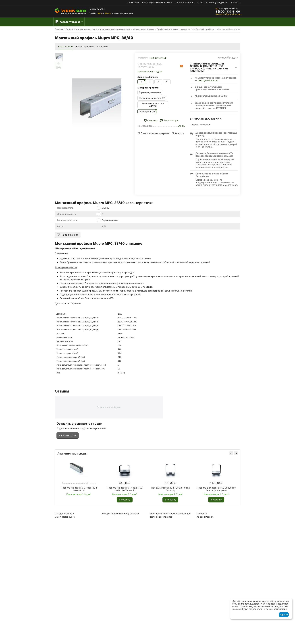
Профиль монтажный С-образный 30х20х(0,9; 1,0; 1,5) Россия (170, 489)
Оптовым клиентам (184, 2)
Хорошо (284, 614)
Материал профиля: (148, 87)
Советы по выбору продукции (212, 2)
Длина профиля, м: (147, 77)
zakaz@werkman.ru (228, 8)
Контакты (235, 2)
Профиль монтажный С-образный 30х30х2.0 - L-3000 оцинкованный (124, 489)
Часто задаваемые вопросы (156, 2)
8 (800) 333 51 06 (227, 11)
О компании (133, 2)
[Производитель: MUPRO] (181, 66)
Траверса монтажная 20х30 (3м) (78, 487)
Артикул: (222, 57)
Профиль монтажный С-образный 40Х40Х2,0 (216, 489)
